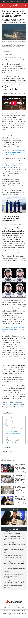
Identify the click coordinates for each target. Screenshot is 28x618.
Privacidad (14, 611)
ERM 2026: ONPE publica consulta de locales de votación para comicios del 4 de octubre (14, 538)
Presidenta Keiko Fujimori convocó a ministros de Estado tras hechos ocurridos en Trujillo (14, 544)
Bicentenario (6, 1)
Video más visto (14, 509)
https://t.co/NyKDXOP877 (12, 431)
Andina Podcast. (8, 409)
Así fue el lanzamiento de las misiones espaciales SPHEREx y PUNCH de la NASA (13, 152)
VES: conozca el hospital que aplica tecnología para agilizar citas (20, 488)
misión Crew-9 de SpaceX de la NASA (13, 165)
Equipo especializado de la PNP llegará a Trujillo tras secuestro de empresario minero (13, 557)
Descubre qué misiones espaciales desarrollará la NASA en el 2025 (13, 330)
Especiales (19, 1)
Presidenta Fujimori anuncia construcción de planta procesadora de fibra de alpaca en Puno (20, 468)
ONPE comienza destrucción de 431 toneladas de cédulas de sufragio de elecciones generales (20, 479)
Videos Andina (8, 460)
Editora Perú (7, 610)
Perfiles (13, 1)
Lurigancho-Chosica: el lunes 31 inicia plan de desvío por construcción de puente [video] (14, 551)
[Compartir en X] (25, 472)
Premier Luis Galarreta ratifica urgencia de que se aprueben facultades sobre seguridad (14, 570)
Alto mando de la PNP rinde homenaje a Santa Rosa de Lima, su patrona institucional (13, 576)
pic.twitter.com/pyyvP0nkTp (12, 433)
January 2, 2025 (10, 442)
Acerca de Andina (14, 610)
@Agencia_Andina (10, 424)
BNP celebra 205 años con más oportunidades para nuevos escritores (20, 498)
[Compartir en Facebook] (23, 472)
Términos (22, 610)
